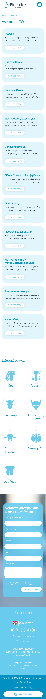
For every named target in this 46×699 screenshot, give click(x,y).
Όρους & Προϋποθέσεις (29, 584)
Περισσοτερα (15, 47)
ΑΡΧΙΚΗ (5, 15)
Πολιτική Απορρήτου (23, 636)
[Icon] (23, 623)
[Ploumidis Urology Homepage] (15, 4)
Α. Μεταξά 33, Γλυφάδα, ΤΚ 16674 (23, 665)
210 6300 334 (23, 654)
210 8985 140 (23, 668)
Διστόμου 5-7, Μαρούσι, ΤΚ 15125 (23, 651)
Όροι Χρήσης (23, 641)
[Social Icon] (12, 630)
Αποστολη (31, 589)
